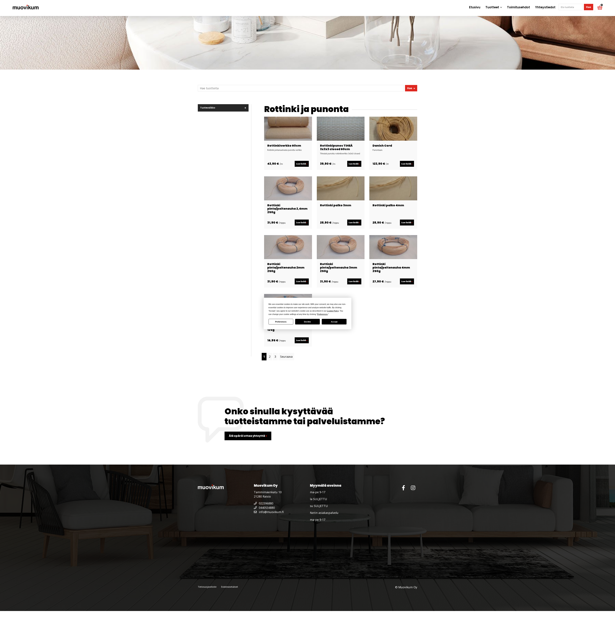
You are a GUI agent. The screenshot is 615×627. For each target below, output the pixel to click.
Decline (307, 322)
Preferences (281, 322)
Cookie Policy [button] (333, 311)
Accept (334, 322)
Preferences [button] (322, 314)
